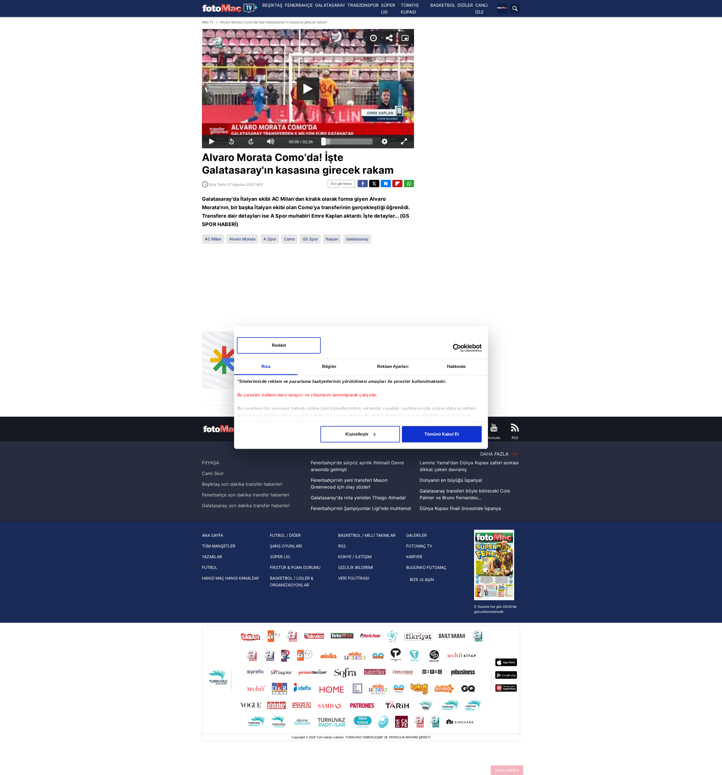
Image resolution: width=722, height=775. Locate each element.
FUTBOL (209, 567)
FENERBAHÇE (299, 5)
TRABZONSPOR (363, 5)
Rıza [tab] (265, 366)
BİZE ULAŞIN (422, 579)
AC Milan (213, 239)
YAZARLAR (212, 556)
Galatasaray (357, 239)
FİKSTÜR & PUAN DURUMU (295, 567)
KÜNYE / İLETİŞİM (354, 556)
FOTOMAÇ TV (419, 546)
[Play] (308, 89)
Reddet (279, 345)
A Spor (269, 239)
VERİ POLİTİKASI (353, 578)
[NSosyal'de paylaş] (386, 183)
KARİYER (414, 556)
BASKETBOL (442, 5)
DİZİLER (465, 5)
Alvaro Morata (242, 239)
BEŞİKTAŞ (272, 5)
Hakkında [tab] (456, 366)
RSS (342, 546)
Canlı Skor (213, 473)
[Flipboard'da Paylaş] (397, 183)
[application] (308, 88)
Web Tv (207, 22)
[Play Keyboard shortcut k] (212, 141)
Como (289, 239)
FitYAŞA (210, 462)
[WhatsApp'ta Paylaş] (409, 183)
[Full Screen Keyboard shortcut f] (404, 141)
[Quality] (385, 141)
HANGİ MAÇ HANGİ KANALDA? (230, 578)
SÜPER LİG (280, 556)
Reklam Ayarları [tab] (392, 366)
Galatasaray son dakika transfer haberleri (246, 505)
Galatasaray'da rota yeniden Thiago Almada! (358, 497)
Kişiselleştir (357, 434)
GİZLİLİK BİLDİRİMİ (355, 567)
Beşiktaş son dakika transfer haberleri (242, 484)
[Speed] (373, 38)
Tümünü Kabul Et (441, 434)
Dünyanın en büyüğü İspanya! (451, 480)
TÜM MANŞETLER (218, 546)
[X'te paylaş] (374, 183)
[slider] (348, 141)
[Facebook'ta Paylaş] (363, 183)
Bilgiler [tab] (329, 366)
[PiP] (405, 38)
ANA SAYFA (212, 535)
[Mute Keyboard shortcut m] (271, 141)
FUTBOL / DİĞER (285, 535)
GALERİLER (416, 535)
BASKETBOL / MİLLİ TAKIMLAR (366, 535)
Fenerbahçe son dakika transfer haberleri (245, 495)
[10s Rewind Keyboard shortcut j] (231, 141)
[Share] (389, 38)
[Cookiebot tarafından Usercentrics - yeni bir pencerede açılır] (457, 348)
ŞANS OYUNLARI (286, 546)
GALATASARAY (330, 5)
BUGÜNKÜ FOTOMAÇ (426, 567)
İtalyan (332, 239)
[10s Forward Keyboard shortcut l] (251, 141)
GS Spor (310, 239)
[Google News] (341, 183)
